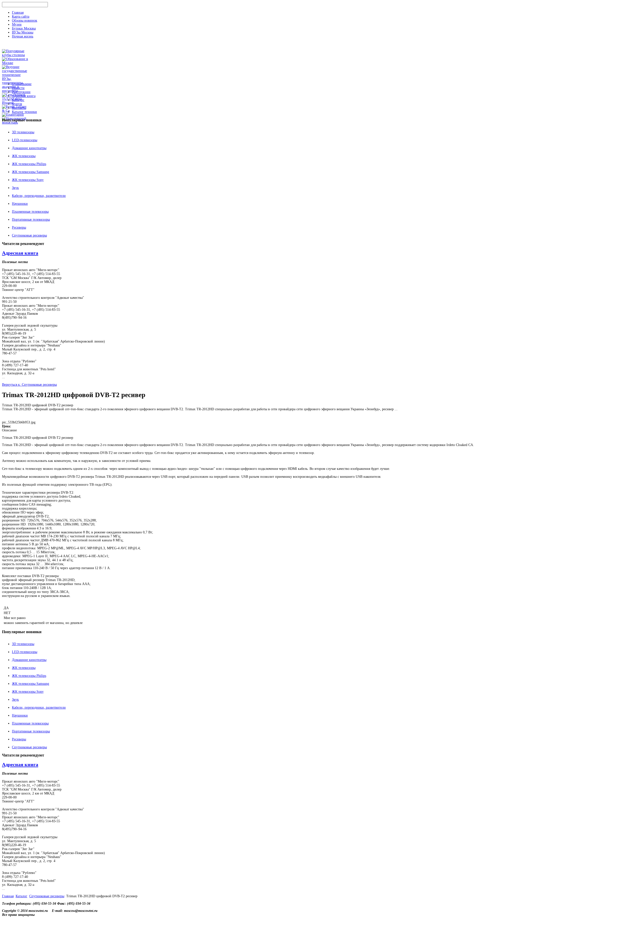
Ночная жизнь (22, 36)
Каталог (21, 896)
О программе (22, 84)
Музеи (17, 24)
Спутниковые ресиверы (29, 235)
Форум (17, 104)
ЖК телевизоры (23, 156)
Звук (15, 188)
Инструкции (21, 92)
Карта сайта (20, 16)
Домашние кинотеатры (29, 148)
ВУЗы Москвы (22, 32)
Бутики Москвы (24, 28)
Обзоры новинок (24, 20)
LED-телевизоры (24, 140)
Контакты (19, 108)
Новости (18, 88)
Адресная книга (23, 96)
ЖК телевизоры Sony (28, 180)
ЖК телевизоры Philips (29, 164)
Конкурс (18, 100)
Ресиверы (19, 227)
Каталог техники (24, 112)
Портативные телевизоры (31, 219)
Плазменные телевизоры (30, 211)
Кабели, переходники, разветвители (39, 196)
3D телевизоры (23, 132)
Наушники (20, 204)
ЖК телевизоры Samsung (30, 172)
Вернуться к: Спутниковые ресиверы (29, 384)
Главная (18, 12)
